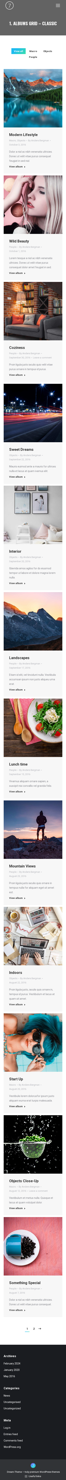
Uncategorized (12, 1408)
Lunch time (18, 764)
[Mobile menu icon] (57, 5)
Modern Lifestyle (23, 135)
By (38, 140)
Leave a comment (42, 357)
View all (18, 51)
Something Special (25, 1283)
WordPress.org (12, 1446)
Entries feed (11, 1434)
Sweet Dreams (21, 449)
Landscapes (19, 658)
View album (16, 166)
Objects (47, 51)
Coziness (17, 347)
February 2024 (12, 1363)
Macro (33, 51)
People (33, 57)
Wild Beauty (19, 241)
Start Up (16, 1079)
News (7, 1395)
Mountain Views (22, 866)
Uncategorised (12, 1402)
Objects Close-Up (23, 1181)
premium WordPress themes (45, 1472)
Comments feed (13, 1440)
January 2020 (12, 1369)
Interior (15, 551)
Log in (7, 1427)
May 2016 (9, 1376)
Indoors (15, 972)
